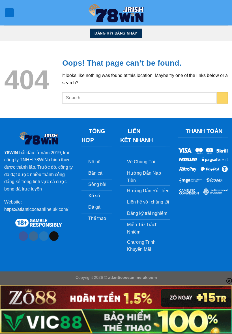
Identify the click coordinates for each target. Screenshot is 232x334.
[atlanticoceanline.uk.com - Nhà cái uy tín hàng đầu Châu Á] (116, 13)
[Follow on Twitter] (43, 236)
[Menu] (9, 13)
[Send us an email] (54, 236)
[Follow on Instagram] (33, 236)
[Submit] (222, 97)
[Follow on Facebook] (23, 236)
